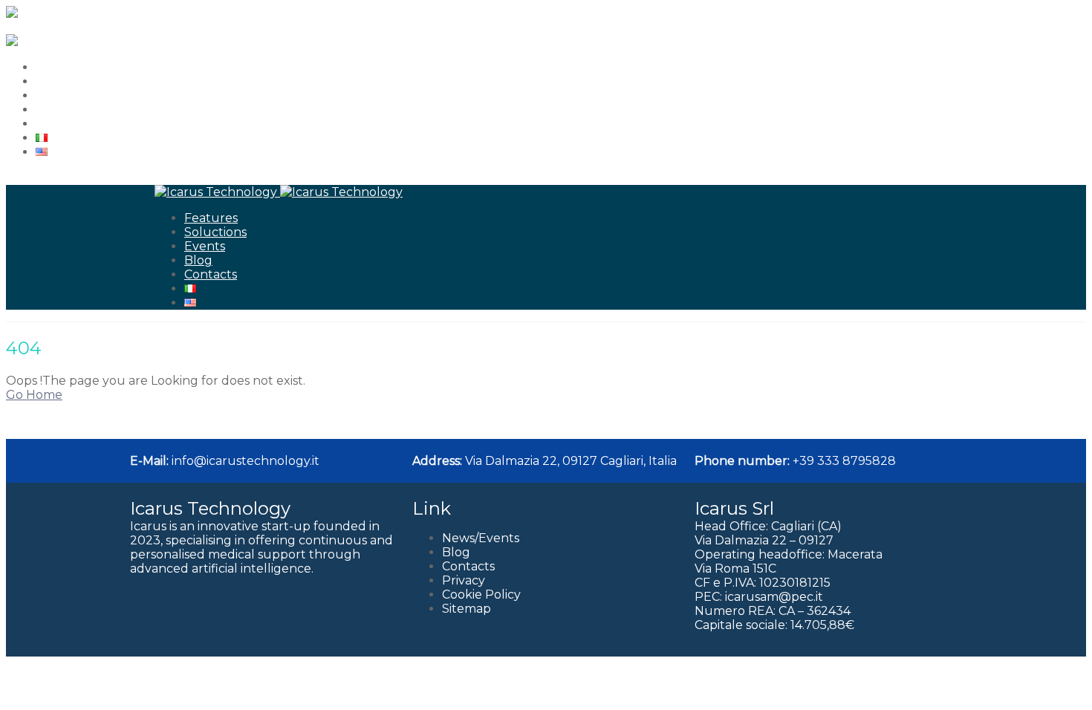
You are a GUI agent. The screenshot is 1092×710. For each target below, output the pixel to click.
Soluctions (67, 81)
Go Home (34, 395)
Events (56, 95)
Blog (50, 109)
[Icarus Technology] (67, 13)
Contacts (62, 124)
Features (62, 67)
